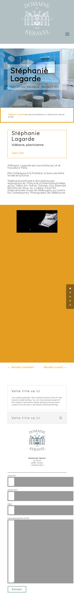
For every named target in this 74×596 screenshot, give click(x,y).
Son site (18, 152)
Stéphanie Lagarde (16, 114)
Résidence (33, 87)
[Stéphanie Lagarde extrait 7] (37, 232)
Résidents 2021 (50, 87)
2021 (12, 87)
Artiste (21, 87)
